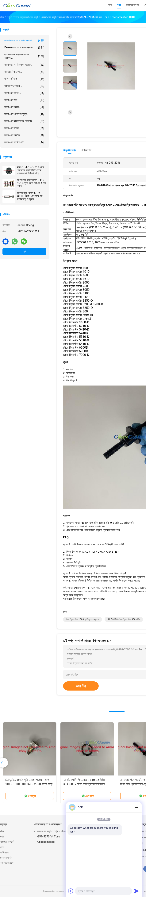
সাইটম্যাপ (4, 852)
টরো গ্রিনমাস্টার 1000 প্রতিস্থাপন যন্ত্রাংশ (82, 619)
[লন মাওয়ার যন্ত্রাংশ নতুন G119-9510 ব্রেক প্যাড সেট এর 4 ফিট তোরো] (8, 183)
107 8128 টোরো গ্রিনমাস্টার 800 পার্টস (124, 619)
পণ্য (2, 836)
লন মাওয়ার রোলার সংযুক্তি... (24, 114)
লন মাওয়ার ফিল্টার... (24, 107)
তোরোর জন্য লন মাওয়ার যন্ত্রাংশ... (24, 40)
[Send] (136, 891)
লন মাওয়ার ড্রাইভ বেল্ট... (24, 142)
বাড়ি (2, 831)
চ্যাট (24, 251)
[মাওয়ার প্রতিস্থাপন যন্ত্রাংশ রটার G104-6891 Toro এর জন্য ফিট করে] (29, 749)
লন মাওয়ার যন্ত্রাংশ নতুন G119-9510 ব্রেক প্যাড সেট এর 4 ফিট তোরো (31, 183)
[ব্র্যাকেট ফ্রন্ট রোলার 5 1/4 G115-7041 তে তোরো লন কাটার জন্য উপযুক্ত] (8, 196)
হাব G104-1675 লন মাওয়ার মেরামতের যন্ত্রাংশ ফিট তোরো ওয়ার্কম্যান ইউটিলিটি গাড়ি (30, 170)
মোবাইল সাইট (6, 857)
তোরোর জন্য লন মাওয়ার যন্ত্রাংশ (47, 824)
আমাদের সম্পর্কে (6, 841)
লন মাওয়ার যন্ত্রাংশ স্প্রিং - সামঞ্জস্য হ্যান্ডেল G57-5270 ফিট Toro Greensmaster (56, 836)
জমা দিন (81, 686)
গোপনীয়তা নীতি (6, 863)
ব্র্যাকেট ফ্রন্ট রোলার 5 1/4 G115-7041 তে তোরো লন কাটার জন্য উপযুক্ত (29, 196)
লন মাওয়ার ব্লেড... (24, 93)
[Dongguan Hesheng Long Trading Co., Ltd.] (16, 5)
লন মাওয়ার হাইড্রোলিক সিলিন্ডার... (24, 121)
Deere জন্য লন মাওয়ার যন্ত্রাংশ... (24, 47)
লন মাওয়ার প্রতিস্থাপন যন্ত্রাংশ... (24, 64)
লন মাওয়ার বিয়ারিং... (24, 135)
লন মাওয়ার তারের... (24, 128)
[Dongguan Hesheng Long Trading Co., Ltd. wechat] (24, 241)
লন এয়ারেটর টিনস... (24, 71)
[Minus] (136, 807)
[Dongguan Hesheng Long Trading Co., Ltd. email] (5, 241)
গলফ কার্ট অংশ (24, 78)
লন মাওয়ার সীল (24, 100)
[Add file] (70, 891)
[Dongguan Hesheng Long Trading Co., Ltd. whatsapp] (15, 241)
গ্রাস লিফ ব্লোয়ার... (24, 86)
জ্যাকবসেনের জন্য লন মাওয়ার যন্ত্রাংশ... (24, 56)
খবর (2, 847)
